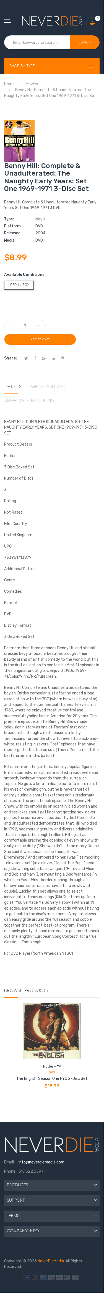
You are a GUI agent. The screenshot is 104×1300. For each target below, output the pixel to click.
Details (13, 387)
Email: (9, 1162)
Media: (9, 240)
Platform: (13, 226)
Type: (9, 219)
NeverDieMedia (51, 1261)
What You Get (48, 387)
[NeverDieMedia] (52, 20)
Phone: (10, 1171)
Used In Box (19, 285)
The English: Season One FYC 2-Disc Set (51, 1078)
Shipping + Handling (29, 401)
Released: (12, 233)
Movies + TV (52, 1066)
